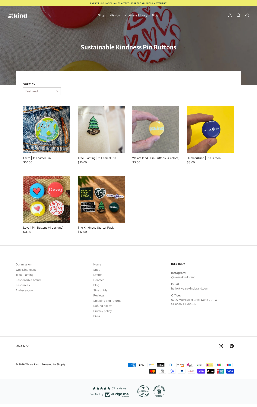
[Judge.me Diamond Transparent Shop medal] (143, 391)
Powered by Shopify (53, 364)
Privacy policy (102, 311)
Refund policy (102, 306)
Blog (155, 15)
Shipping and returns (107, 300)
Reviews (99, 295)
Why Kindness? (26, 269)
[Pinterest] (232, 346)
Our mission (24, 264)
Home (97, 264)
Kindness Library (136, 15)
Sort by (29, 84)
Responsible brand (28, 280)
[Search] (238, 15)
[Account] (230, 15)
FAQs (96, 316)
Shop (101, 15)
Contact (98, 280)
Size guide (100, 290)
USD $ (20, 346)
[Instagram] (221, 346)
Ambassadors (25, 290)
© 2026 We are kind (27, 364)
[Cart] (247, 15)
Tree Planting (24, 275)
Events (97, 275)
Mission (115, 15)
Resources (23, 285)
